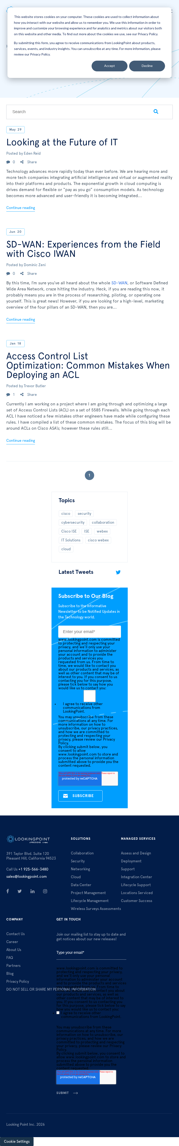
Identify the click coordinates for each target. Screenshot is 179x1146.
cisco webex (98, 540)
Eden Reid (32, 153)
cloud (66, 549)
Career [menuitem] (12, 942)
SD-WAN (119, 283)
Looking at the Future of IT (62, 142)
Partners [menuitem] (13, 966)
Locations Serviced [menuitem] (137, 893)
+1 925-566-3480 (27, 869)
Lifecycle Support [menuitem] (136, 885)
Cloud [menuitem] (76, 877)
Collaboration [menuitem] (82, 853)
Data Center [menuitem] (81, 885)
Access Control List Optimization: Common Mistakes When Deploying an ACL (88, 366)
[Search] (156, 112)
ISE (86, 531)
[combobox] (72, 112)
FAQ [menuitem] (9, 958)
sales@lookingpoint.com (26, 876)
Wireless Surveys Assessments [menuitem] (96, 909)
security (84, 514)
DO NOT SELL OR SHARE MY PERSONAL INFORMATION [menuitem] (51, 989)
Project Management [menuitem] (88, 893)
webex (102, 531)
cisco (65, 514)
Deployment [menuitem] (131, 861)
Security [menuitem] (78, 861)
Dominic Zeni (35, 265)
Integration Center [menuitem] (136, 877)
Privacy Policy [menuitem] (17, 981)
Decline (147, 66)
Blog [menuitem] (10, 973)
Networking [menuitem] (80, 869)
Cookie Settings (17, 1141)
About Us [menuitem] (13, 950)
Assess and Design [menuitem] (136, 853)
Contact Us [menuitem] (15, 934)
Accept (109, 66)
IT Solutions (70, 540)
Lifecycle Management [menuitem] (90, 901)
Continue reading (20, 208)
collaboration (103, 522)
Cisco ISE (69, 531)
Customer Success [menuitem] (136, 901)
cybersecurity (72, 522)
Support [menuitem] (128, 869)
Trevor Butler (35, 386)
